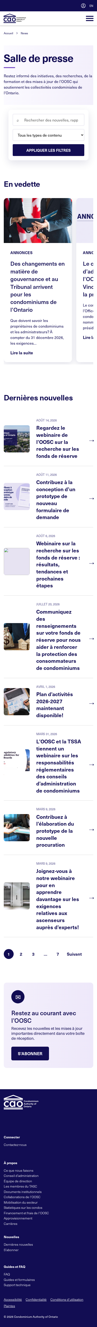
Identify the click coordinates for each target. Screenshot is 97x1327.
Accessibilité (13, 1299)
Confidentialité (36, 1299)
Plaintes (9, 1306)
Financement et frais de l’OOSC (26, 1213)
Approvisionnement (18, 1218)
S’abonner (30, 1053)
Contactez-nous (15, 1144)
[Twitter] (6, 1152)
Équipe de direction (18, 1181)
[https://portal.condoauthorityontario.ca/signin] (83, 5)
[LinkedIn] (22, 1152)
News (24, 33)
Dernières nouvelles (18, 1244)
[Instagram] (38, 1152)
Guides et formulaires (19, 1279)
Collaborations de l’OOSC (22, 1197)
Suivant (74, 954)
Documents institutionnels (23, 1191)
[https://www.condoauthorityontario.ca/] (14, 18)
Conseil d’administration (21, 1175)
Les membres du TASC (20, 1186)
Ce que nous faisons (18, 1170)
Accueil (8, 33)
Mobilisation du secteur (21, 1202)
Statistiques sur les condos (23, 1207)
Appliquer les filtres (48, 150)
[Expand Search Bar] (72, 5)
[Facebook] (14, 1152)
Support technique (17, 1285)
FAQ (7, 1274)
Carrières (10, 1223)
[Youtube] (30, 1152)
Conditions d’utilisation (66, 1299)
